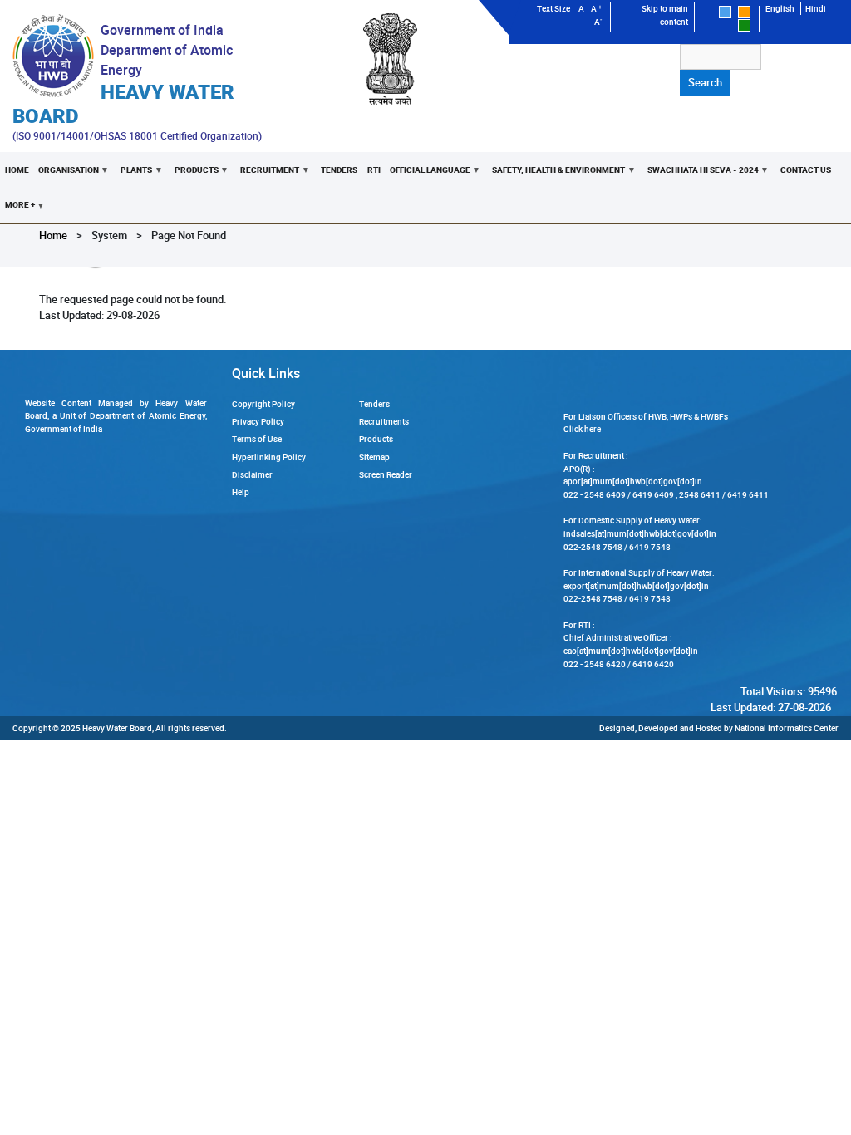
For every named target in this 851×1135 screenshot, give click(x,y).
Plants (134, 175)
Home (17, 169)
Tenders (339, 169)
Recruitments (384, 421)
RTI (374, 169)
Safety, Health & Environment (557, 175)
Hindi (815, 8)
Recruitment (267, 175)
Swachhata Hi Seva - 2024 (700, 175)
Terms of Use (257, 439)
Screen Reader (385, 474)
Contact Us (805, 169)
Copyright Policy (263, 404)
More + (17, 210)
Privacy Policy (258, 421)
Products (194, 175)
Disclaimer (252, 474)
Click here (582, 429)
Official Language (427, 175)
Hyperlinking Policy (269, 457)
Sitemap (374, 457)
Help (240, 492)
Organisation (66, 175)
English (779, 8)
